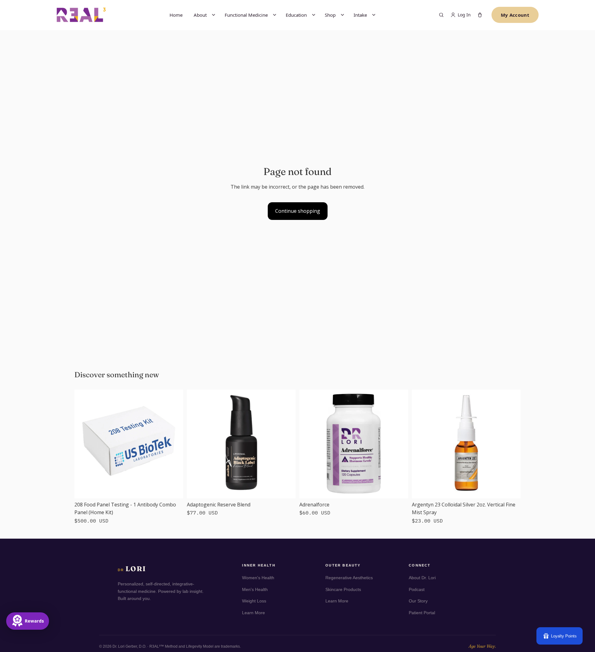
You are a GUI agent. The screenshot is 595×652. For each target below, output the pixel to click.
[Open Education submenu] (314, 15)
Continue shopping (297, 211)
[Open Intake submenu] (374, 15)
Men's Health (255, 589)
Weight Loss (254, 600)
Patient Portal (422, 612)
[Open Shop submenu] (342, 15)
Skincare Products (343, 589)
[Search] (441, 15)
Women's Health (258, 577)
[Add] (173, 488)
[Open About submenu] (213, 15)
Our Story (418, 600)
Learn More (253, 612)
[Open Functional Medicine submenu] (275, 15)
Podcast (417, 589)
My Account (515, 15)
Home (176, 15)
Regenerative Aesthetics (349, 577)
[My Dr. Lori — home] (81, 14)
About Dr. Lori (422, 577)
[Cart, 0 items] (480, 15)
